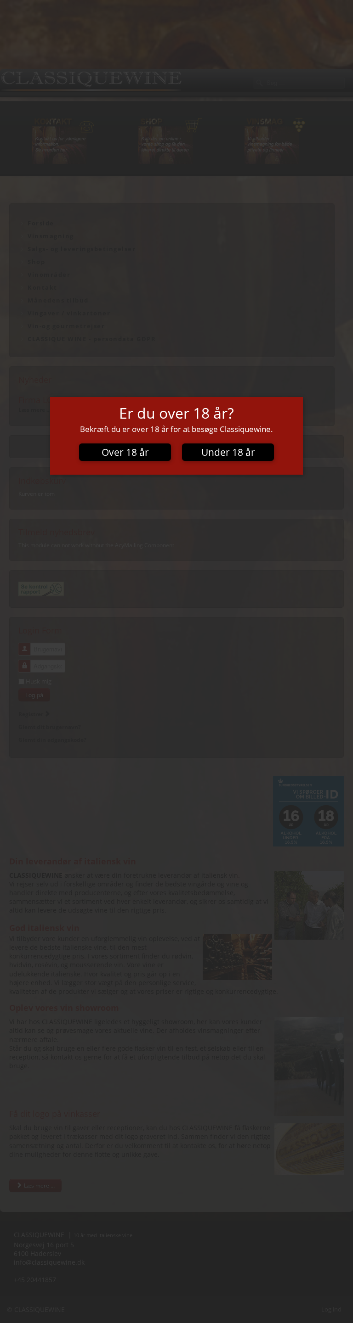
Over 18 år (125, 452)
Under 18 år (228, 452)
